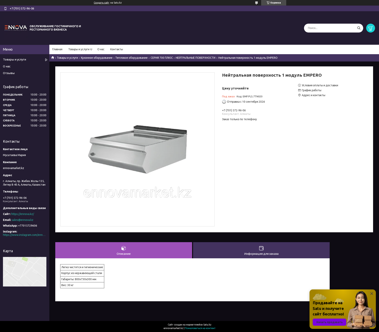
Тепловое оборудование (131, 57)
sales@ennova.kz (22, 219)
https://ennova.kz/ (22, 214)
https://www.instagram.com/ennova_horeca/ (24, 234)
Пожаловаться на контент (200, 328)
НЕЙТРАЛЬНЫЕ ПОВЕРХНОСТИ (195, 57)
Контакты (116, 49)
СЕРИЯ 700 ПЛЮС (162, 57)
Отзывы (9, 73)
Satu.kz (207, 324)
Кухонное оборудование (97, 57)
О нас (100, 49)
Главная (57, 49)
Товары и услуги (78, 49)
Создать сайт (101, 2)
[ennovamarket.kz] (16, 27)
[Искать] (358, 28)
